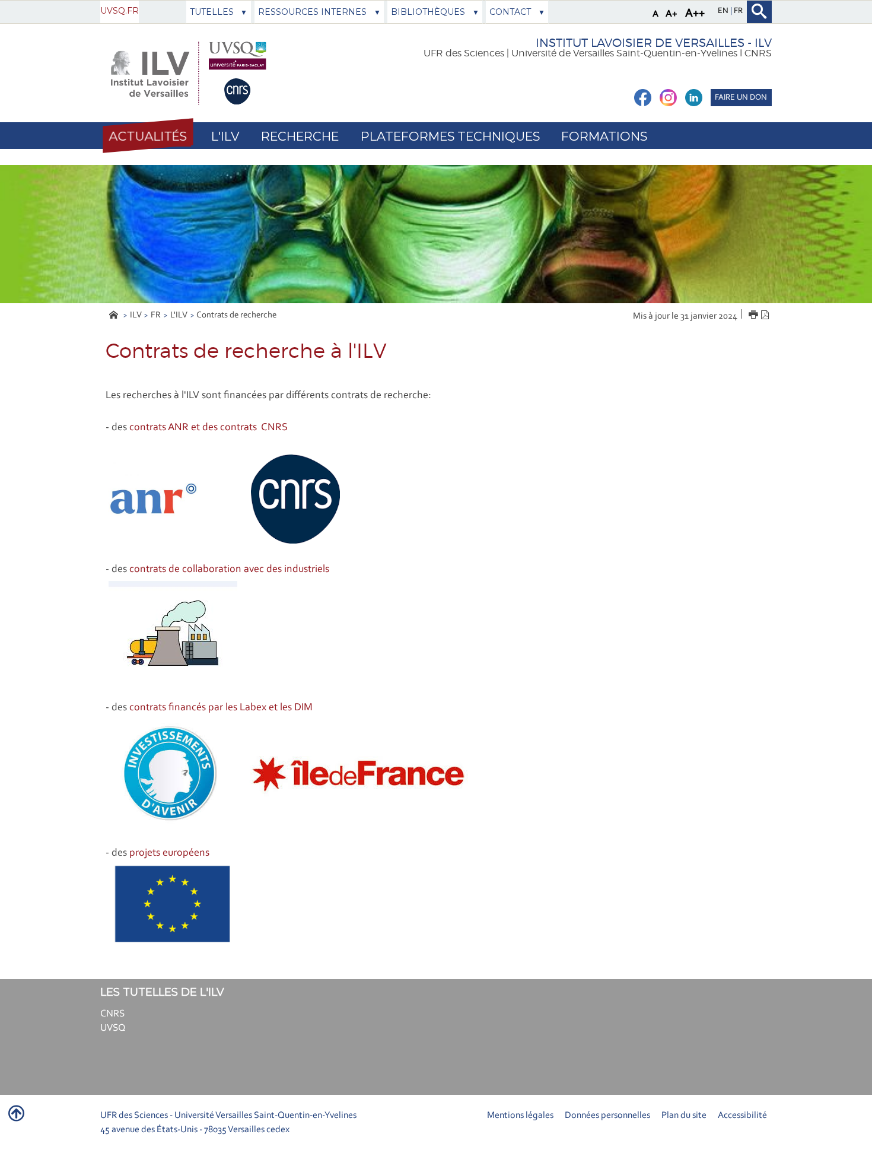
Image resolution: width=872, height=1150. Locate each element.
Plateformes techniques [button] (450, 136)
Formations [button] (604, 136)
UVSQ (113, 1028)
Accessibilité (742, 1115)
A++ (695, 14)
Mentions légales (520, 1115)
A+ (671, 14)
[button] (148, 136)
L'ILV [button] (225, 136)
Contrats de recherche (236, 315)
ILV (136, 315)
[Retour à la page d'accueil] (187, 73)
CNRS (112, 1014)
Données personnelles (607, 1115)
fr (738, 11)
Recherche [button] (300, 136)
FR (156, 315)
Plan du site (683, 1115)
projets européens (169, 853)
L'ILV (178, 315)
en (724, 11)
